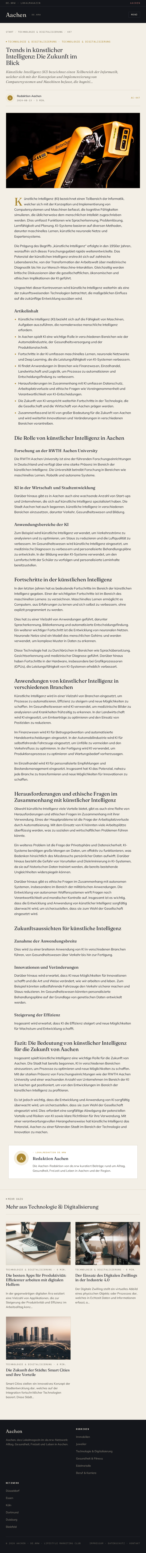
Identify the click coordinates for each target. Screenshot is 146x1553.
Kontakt (134, 1543)
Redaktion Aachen (29, 96)
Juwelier (81, 1444)
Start (9, 32)
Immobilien (83, 1437)
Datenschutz (116, 1543)
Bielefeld (11, 1527)
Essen (9, 1498)
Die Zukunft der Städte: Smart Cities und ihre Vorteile (38, 1372)
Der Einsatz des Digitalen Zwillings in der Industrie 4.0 (106, 1277)
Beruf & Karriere (86, 1473)
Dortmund (12, 1512)
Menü (134, 14)
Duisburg (11, 1519)
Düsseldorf (13, 1490)
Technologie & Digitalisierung (40, 32)
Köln (8, 1505)
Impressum (96, 1543)
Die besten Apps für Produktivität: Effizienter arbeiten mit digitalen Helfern (36, 1280)
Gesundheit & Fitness (89, 1458)
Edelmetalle (83, 1465)
